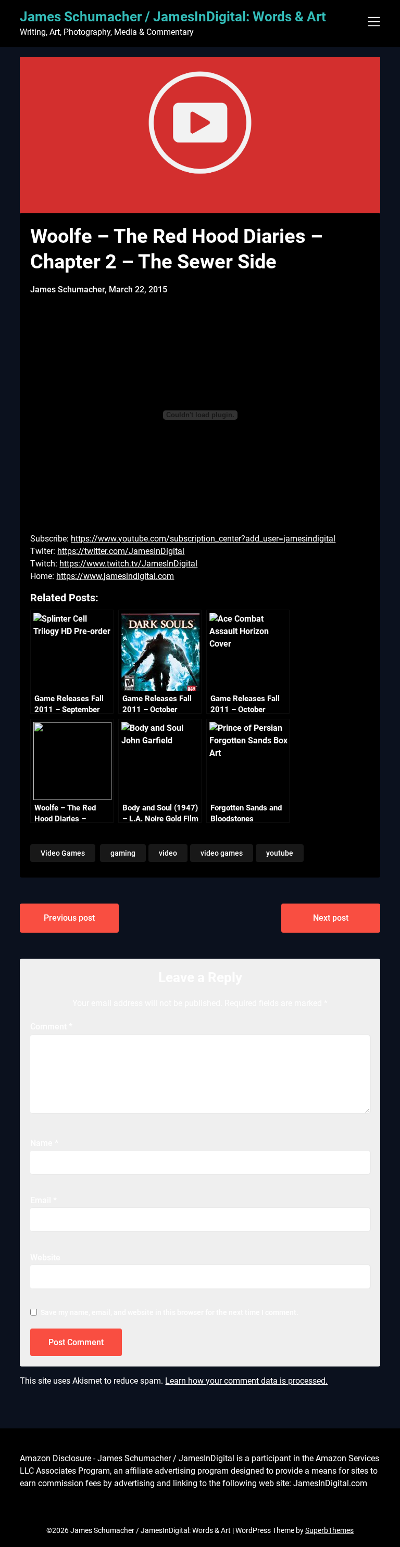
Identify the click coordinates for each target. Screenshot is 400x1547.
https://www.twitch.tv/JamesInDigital (128, 564)
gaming (122, 853)
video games (222, 853)
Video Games (63, 853)
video (168, 853)
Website (45, 1257)
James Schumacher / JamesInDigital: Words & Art (173, 16)
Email (43, 1200)
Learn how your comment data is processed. (246, 1381)
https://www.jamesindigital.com (115, 576)
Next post (330, 918)
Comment (51, 1027)
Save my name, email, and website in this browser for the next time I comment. (169, 1312)
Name (44, 1143)
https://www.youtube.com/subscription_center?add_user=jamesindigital (203, 539)
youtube (279, 853)
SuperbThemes (329, 1530)
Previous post (69, 918)
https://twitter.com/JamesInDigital (120, 551)
